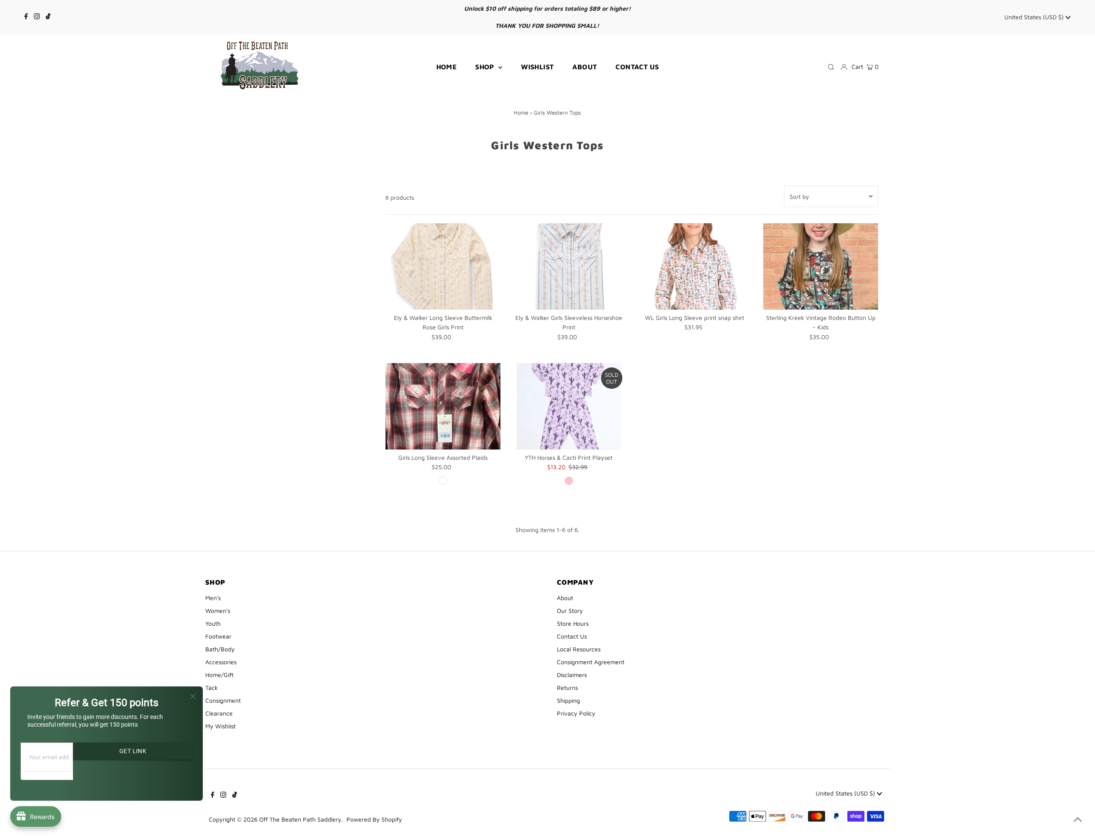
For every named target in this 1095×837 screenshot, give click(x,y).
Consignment (223, 700)
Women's (217, 610)
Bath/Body (220, 649)
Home (521, 112)
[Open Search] (831, 67)
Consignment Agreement (590, 661)
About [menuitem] (584, 67)
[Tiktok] (48, 17)
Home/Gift (219, 674)
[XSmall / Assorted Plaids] (443, 480)
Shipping (568, 700)
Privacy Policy (576, 713)
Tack (211, 687)
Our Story (570, 610)
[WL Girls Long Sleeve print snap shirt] (694, 266)
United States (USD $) (1034, 17)
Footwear (218, 636)
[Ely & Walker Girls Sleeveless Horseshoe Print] (568, 266)
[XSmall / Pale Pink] (569, 480)
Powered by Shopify (374, 819)
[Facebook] (26, 17)
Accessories (221, 661)
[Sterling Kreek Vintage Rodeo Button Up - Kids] (820, 266)
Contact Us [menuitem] (637, 67)
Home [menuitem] (446, 67)
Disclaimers (572, 674)
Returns (567, 687)
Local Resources (579, 649)
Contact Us (572, 636)
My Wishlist (220, 726)
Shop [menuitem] (485, 67)
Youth (213, 623)
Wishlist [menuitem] (537, 67)
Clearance (219, 713)
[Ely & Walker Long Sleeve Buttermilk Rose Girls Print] (442, 266)
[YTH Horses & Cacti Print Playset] (568, 406)
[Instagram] (37, 17)
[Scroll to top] (1077, 819)
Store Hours (573, 623)
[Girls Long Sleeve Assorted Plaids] (442, 406)
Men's (213, 597)
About (565, 597)
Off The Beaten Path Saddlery (300, 819)
